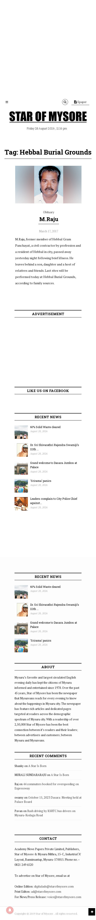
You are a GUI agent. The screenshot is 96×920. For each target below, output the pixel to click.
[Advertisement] (48, 48)
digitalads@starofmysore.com (54, 886)
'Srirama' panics (40, 481)
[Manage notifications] (9, 910)
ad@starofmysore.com (46, 892)
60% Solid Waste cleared (45, 427)
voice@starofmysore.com (64, 897)
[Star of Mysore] (48, 118)
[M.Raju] (48, 202)
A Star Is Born (37, 766)
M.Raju (48, 219)
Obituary (48, 212)
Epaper (82, 102)
